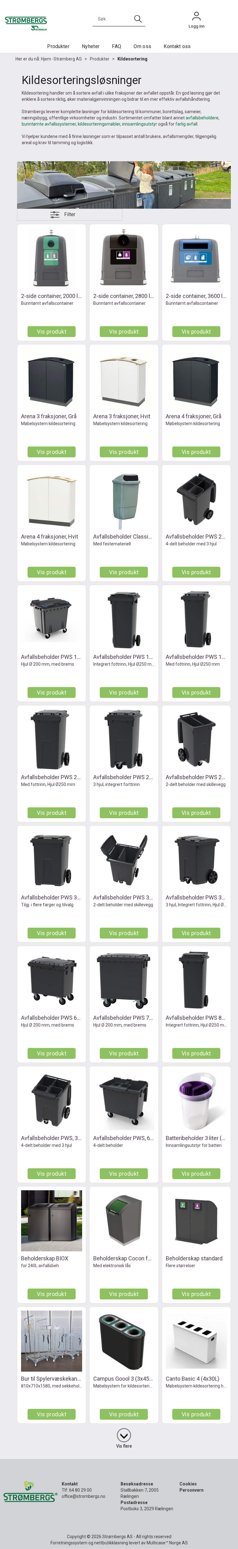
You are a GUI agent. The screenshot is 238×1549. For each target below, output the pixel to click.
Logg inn (196, 18)
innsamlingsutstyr (139, 124)
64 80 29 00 (80, 1490)
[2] (124, 1434)
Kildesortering (132, 58)
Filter (69, 214)
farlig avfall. (186, 124)
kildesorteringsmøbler (99, 124)
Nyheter (90, 46)
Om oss (142, 46)
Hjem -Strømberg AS (61, 58)
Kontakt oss (177, 46)
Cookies (188, 1483)
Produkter (58, 46)
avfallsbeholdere (202, 117)
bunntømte (33, 124)
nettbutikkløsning (111, 1542)
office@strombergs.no (83, 1496)
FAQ (116, 46)
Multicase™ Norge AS (167, 1542)
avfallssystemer (60, 124)
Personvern (191, 1490)
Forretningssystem (69, 1542)
